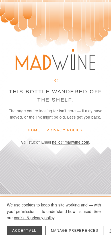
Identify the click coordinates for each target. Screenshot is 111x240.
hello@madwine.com (70, 142)
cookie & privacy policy (34, 217)
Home (34, 130)
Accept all (24, 230)
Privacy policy (65, 130)
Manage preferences (74, 230)
